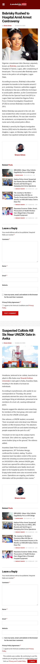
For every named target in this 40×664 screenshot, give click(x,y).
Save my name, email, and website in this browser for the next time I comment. (21, 296)
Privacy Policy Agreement (11, 302)
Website (5, 285)
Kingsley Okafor (20, 188)
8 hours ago (28, 175)
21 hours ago (30, 218)
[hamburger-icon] (3, 4)
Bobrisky (13, 66)
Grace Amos (8, 25)
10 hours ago (30, 188)
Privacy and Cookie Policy (17, 661)
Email (4, 276)
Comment (6, 239)
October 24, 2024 (20, 25)
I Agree (32, 661)
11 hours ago (30, 204)
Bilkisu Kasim (19, 175)
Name (5, 266)
